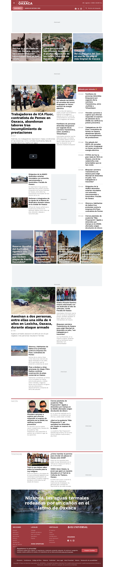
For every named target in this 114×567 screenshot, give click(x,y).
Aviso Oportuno (53, 538)
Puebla (33, 538)
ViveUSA (51, 534)
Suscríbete (18, 8)
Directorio (19, 560)
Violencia (45, 560)
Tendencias (16, 45)
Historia (77, 560)
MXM (38, 8)
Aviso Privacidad (69, 560)
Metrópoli (15, 532)
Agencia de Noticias (31, 8)
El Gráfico (52, 530)
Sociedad (15, 534)
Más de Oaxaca (48, 45)
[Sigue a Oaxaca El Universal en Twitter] (79, 9)
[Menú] (14, 3)
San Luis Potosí (35, 534)
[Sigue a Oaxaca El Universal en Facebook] (76, 9)
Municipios (16, 536)
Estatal (15, 530)
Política (15, 538)
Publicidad (52, 560)
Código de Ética (36, 560)
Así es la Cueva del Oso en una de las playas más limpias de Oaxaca (87, 56)
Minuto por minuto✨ (88, 89)
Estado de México (36, 532)
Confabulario (53, 536)
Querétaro (34, 536)
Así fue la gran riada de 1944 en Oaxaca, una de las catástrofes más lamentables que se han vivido (25, 53)
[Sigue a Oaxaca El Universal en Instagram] (81, 9)
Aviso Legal (60, 560)
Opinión (15, 546)
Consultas (52, 542)
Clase (50, 532)
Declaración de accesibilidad (89, 560)
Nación (15, 540)
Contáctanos (27, 560)
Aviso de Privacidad (67, 552)
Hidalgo (33, 530)
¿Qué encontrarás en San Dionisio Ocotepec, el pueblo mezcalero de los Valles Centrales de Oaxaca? (56, 53)
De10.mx (51, 540)
